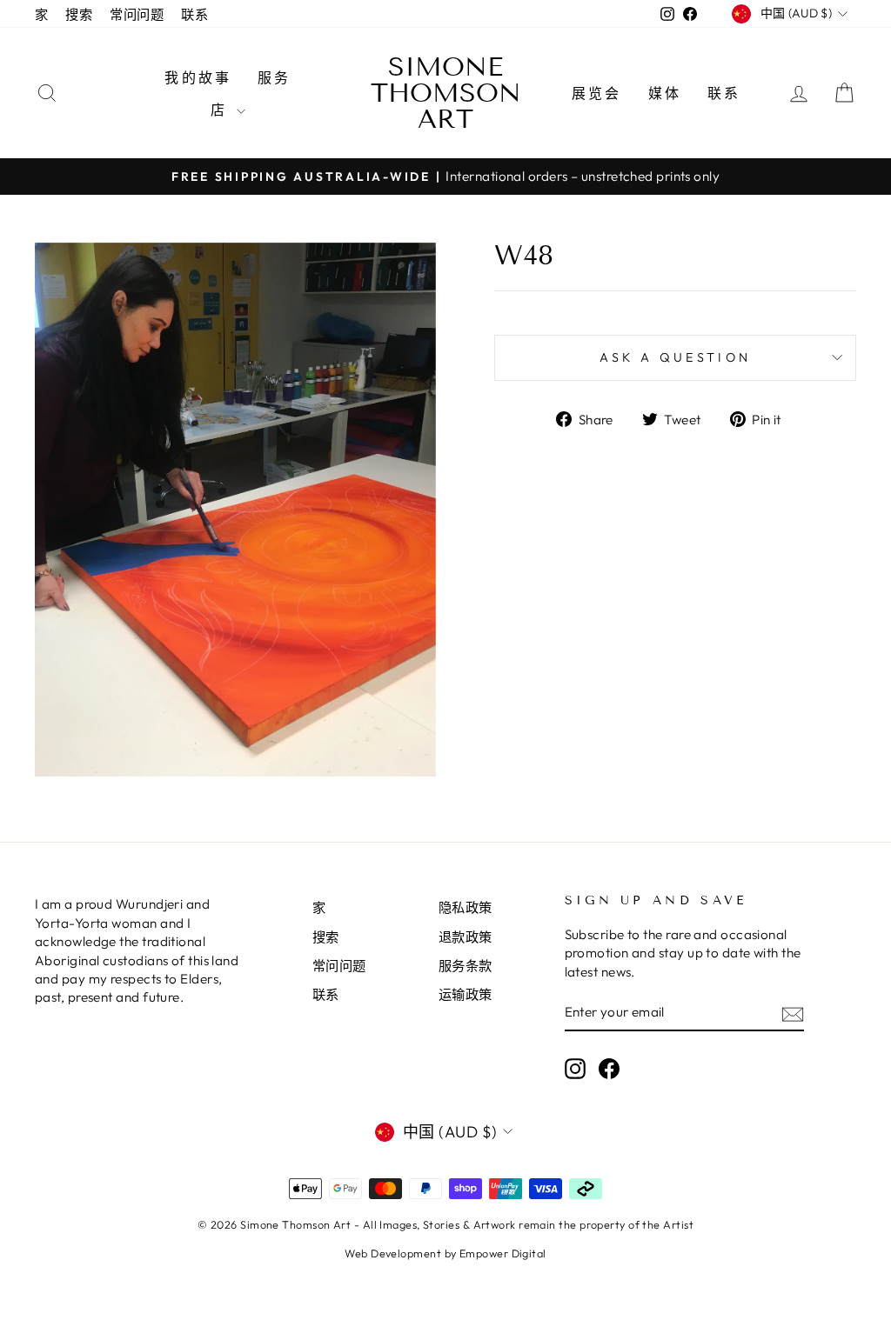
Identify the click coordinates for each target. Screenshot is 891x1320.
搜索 (78, 14)
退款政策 (465, 937)
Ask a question (675, 357)
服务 (274, 77)
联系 (194, 14)
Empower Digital (502, 1253)
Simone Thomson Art (446, 93)
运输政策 (465, 994)
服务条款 (465, 965)
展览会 (597, 93)
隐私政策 (465, 907)
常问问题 (137, 14)
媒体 (664, 93)
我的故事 (197, 77)
